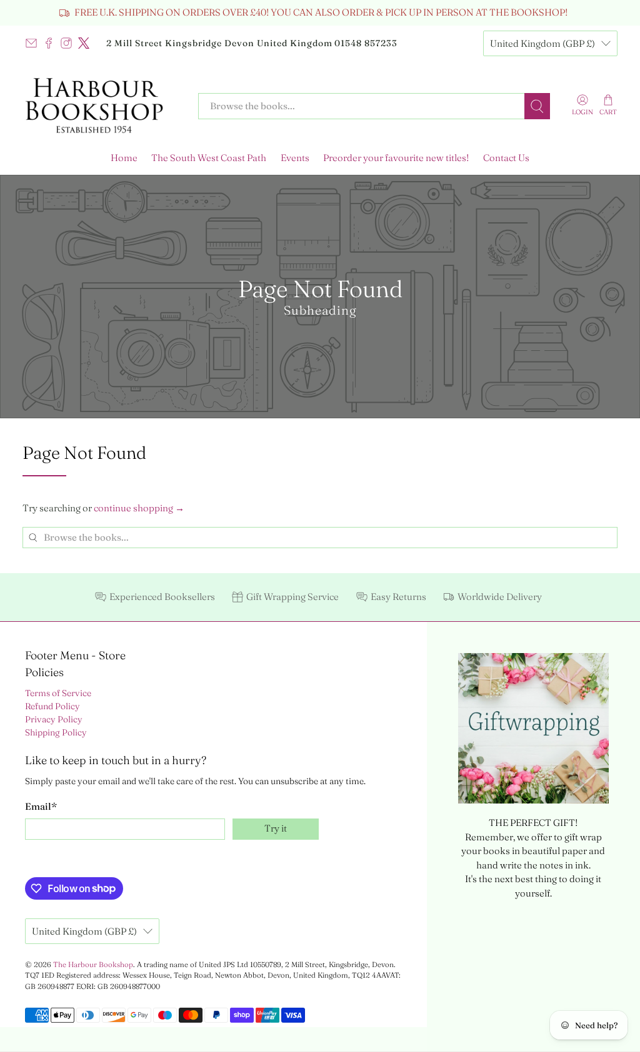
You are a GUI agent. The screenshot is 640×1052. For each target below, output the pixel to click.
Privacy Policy (53, 719)
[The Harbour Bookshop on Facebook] (48, 43)
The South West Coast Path (208, 158)
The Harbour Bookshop (93, 964)
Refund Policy (52, 706)
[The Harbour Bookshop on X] (83, 43)
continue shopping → (139, 508)
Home (124, 158)
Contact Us (506, 158)
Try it (275, 828)
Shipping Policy (56, 732)
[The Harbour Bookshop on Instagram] (66, 43)
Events (295, 158)
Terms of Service (58, 693)
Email (41, 806)
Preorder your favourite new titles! (396, 158)
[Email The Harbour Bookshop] (31, 43)
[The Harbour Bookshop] (101, 106)
